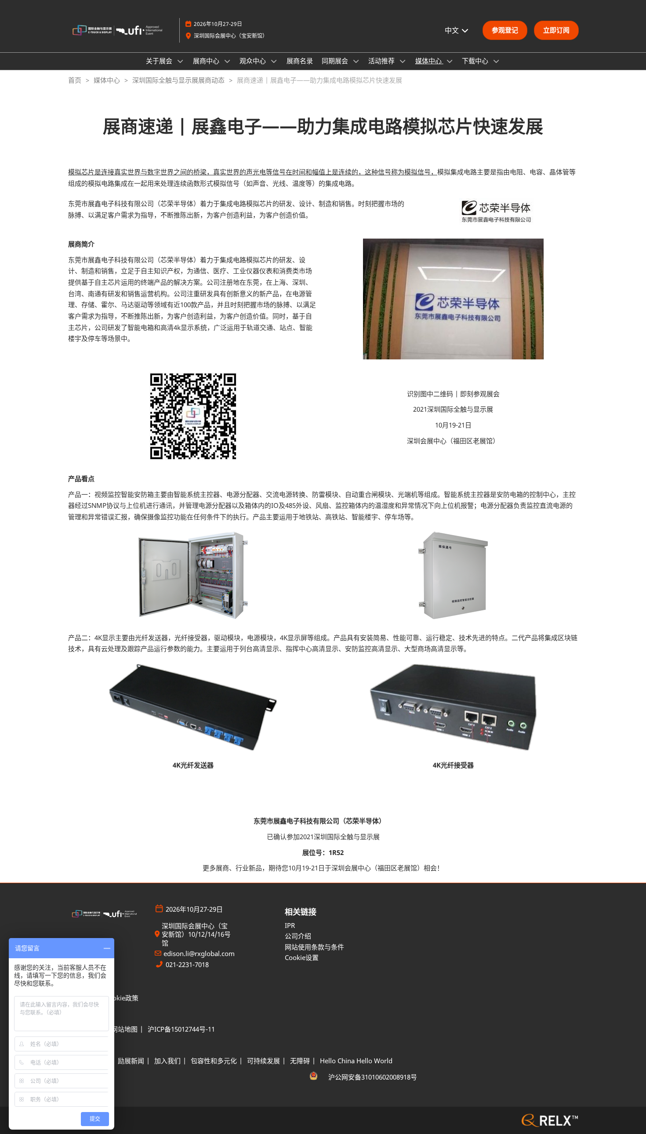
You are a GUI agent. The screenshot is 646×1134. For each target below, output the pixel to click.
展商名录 (300, 60)
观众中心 (254, 60)
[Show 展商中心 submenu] (227, 61)
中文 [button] (453, 30)
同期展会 (336, 60)
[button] (505, 30)
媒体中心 (429, 60)
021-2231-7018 (187, 964)
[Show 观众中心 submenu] (274, 61)
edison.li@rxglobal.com (199, 953)
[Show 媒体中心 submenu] (450, 61)
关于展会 (160, 60)
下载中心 (476, 60)
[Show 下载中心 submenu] (496, 61)
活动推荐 (382, 60)
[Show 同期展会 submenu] (356, 61)
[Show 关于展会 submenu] (180, 61)
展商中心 (207, 60)
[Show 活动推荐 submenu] (402, 61)
